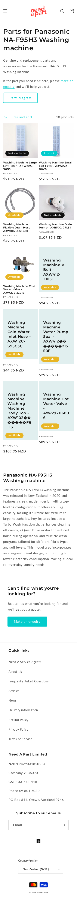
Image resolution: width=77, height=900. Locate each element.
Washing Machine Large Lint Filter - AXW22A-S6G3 (20, 166)
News (12, 700)
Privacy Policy (18, 729)
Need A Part (42, 892)
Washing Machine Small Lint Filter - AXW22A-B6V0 (56, 166)
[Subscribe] (63, 825)
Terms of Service (20, 739)
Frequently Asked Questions (29, 681)
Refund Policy (18, 720)
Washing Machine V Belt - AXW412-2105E (53, 269)
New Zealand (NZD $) (36, 869)
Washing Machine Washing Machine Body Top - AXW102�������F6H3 (19, 410)
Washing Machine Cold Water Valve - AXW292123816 (19, 289)
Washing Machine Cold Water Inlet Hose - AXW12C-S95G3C (19, 334)
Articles (14, 691)
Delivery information (23, 710)
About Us (15, 671)
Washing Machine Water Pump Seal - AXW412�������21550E (55, 336)
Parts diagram (20, 98)
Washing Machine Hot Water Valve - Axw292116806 (56, 406)
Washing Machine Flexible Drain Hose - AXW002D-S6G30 (17, 228)
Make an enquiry (27, 621)
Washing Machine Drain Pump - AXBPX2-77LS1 (55, 226)
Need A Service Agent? (25, 662)
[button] (5, 11)
